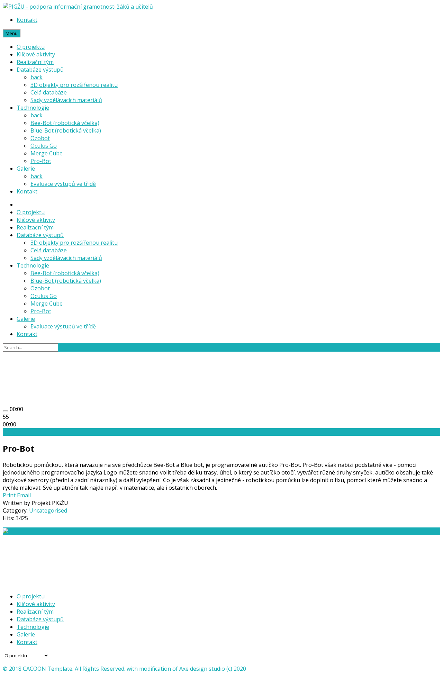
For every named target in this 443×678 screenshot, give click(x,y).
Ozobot (40, 138)
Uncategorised (48, 510)
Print (10, 495)
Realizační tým (35, 62)
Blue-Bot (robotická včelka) (65, 130)
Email (24, 495)
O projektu (31, 47)
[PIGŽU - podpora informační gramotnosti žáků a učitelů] (78, 6)
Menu (12, 33)
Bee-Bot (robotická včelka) (64, 123)
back (36, 77)
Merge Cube (46, 153)
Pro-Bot (40, 161)
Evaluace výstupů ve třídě (63, 184)
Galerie (26, 168)
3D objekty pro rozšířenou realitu (74, 85)
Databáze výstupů (40, 69)
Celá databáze (48, 92)
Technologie (33, 107)
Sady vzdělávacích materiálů (66, 100)
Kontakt (27, 20)
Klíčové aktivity (36, 54)
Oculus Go (43, 146)
